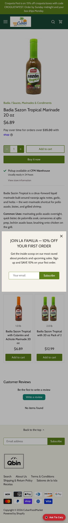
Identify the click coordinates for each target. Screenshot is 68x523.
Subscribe (49, 275)
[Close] (61, 236)
